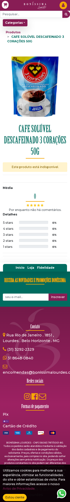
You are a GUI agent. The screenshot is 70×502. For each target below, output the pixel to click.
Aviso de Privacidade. (19, 488)
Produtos (13, 32)
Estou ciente (14, 497)
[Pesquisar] (66, 14)
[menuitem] (20, 268)
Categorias (14, 22)
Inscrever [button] (58, 297)
